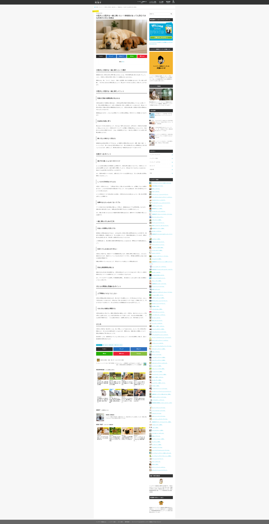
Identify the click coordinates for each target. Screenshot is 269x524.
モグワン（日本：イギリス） (158, 326)
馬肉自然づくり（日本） (157, 208)
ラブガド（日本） (156, 385)
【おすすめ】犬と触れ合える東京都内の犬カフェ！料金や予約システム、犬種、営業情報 (164, 122)
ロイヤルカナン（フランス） (158, 399)
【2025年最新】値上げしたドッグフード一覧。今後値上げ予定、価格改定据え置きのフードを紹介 (164, 129)
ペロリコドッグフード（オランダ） (159, 363)
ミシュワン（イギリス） (157, 323)
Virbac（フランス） (156, 436)
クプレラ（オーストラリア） (158, 241)
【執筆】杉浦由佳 (109, 414)
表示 (123, 61)
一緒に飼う (106, 345)
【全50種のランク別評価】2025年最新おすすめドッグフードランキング (163, 114)
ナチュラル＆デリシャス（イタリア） (160, 334)
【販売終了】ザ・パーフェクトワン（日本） (161, 421)
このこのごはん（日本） (157, 309)
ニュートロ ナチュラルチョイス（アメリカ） (162, 346)
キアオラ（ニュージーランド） (159, 303)
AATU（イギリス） (156, 188)
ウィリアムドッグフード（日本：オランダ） (161, 183)
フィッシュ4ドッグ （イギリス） (159, 266)
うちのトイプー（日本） (157, 424)
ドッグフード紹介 (152, 2)
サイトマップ (134, 521)
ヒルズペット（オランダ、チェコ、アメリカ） (162, 292)
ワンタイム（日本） (156, 441)
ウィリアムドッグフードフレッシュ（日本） (161, 455)
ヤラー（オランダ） (156, 461)
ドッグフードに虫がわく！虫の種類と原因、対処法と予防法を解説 (164, 142)
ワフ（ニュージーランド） (158, 458)
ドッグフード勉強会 (148, 521)
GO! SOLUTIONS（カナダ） (158, 275)
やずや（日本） (155, 464)
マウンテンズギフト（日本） (158, 329)
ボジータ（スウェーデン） (158, 217)
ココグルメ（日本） (156, 239)
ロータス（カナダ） (156, 317)
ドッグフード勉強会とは (142, 2)
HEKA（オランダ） (156, 289)
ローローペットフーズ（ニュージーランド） (161, 391)
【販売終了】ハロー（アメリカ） (159, 283)
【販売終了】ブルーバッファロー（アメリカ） (162, 214)
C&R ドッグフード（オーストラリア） (160, 225)
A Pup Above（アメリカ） (157, 185)
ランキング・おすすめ (155, 162)
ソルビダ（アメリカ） (157, 413)
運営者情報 (168, 2)
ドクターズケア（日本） (157, 250)
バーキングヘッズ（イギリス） (159, 211)
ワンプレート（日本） (157, 444)
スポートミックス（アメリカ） (159, 416)
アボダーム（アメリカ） (157, 205)
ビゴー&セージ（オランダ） (158, 433)
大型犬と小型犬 (119, 345)
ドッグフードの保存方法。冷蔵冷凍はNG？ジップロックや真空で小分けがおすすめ (164, 136)
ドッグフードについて (155, 154)
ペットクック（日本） (157, 365)
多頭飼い (112, 345)
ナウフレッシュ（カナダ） (158, 343)
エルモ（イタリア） (156, 253)
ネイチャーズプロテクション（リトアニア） (161, 337)
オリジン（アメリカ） (157, 354)
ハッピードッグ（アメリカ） (158, 286)
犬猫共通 (152, 169)
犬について (100, 345)
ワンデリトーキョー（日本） (158, 438)
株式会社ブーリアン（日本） (158, 228)
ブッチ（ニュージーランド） (158, 222)
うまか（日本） (155, 427)
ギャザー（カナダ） (156, 272)
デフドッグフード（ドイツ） (158, 244)
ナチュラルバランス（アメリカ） (159, 331)
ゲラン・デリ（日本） (157, 280)
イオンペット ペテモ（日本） (158, 368)
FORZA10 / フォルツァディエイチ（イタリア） (162, 269)
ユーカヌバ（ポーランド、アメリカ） (160, 256)
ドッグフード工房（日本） (158, 247)
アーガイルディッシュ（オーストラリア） (161, 202)
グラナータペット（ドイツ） (158, 312)
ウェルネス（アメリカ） (157, 447)
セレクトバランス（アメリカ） (159, 407)
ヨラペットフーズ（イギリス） (159, 467)
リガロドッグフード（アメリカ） (159, 397)
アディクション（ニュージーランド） (160, 194)
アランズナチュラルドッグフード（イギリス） (162, 197)
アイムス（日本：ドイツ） (158, 295)
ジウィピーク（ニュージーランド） (159, 470)
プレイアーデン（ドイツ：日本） (159, 374)
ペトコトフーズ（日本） (157, 371)
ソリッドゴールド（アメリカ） (159, 410)
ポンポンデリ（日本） (157, 380)
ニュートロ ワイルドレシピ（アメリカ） (161, 450)
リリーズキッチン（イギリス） (159, 314)
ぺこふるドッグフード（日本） (159, 357)
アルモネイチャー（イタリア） (159, 200)
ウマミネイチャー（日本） (158, 430)
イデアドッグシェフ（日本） (158, 297)
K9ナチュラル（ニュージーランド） (160, 300)
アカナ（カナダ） (156, 191)
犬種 (151, 173)
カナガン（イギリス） (157, 231)
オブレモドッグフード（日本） (159, 348)
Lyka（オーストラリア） (157, 320)
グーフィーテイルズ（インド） (159, 278)
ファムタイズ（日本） (157, 258)
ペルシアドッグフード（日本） (159, 360)
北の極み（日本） (156, 306)
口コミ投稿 (161, 2)
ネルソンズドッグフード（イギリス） (160, 340)
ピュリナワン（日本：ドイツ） (159, 382)
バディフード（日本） (157, 219)
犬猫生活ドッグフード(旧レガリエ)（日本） (161, 394)
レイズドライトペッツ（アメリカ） (159, 388)
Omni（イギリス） (156, 351)
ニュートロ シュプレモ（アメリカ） (160, 419)
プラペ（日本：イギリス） (158, 377)
